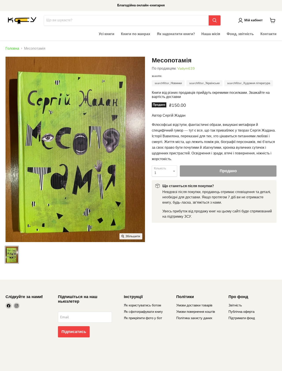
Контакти (268, 34)
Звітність (235, 305)
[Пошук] (215, 20)
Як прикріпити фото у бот (143, 318)
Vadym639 (186, 68)
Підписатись (73, 331)
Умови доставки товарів (194, 305)
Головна (12, 49)
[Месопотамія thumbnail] (12, 254)
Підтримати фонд (241, 318)
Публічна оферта (241, 311)
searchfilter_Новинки (168, 83)
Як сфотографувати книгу (143, 311)
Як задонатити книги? (176, 34)
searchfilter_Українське (204, 83)
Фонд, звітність (240, 34)
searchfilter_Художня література (248, 83)
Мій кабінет (253, 20)
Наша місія (210, 34)
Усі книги (106, 34)
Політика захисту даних (194, 318)
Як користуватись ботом (142, 305)
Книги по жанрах (135, 34)
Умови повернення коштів (195, 311)
